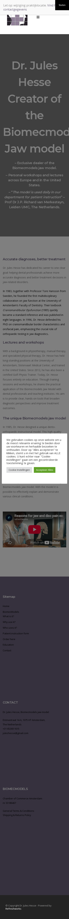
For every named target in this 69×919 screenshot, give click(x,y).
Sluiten (62, 5)
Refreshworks (13, 908)
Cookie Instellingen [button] (19, 469)
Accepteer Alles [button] (44, 469)
